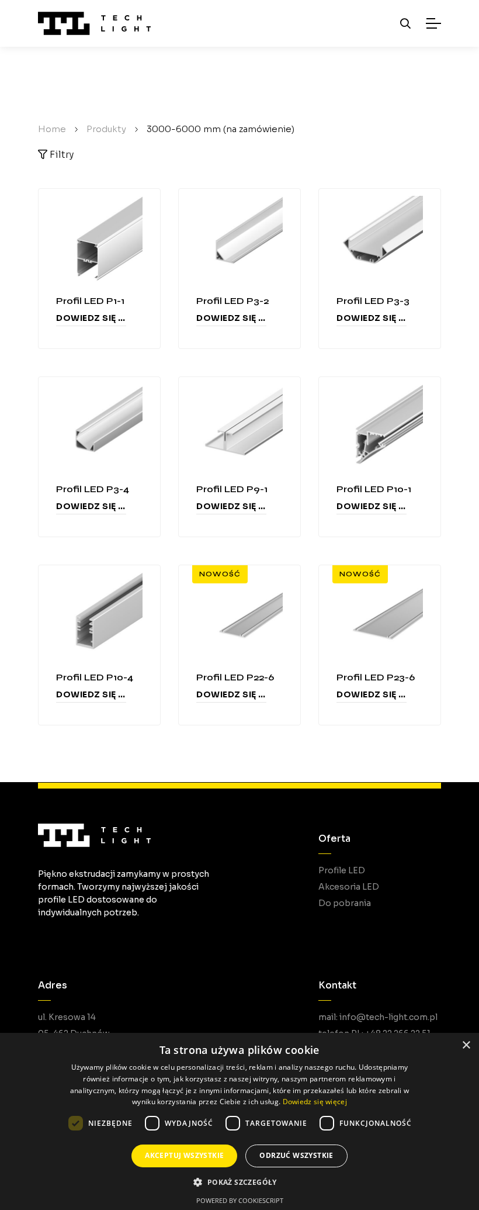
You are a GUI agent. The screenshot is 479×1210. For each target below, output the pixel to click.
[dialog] (239, 1121)
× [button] (465, 1045)
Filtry (60, 154)
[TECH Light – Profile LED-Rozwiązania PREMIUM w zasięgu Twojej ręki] (94, 23)
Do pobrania (344, 903)
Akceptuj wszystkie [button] (184, 1155)
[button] (239, 1182)
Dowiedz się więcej (91, 318)
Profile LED (341, 870)
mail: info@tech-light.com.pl (378, 1017)
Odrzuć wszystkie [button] (296, 1155)
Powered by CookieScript (239, 1200)
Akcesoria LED (348, 886)
